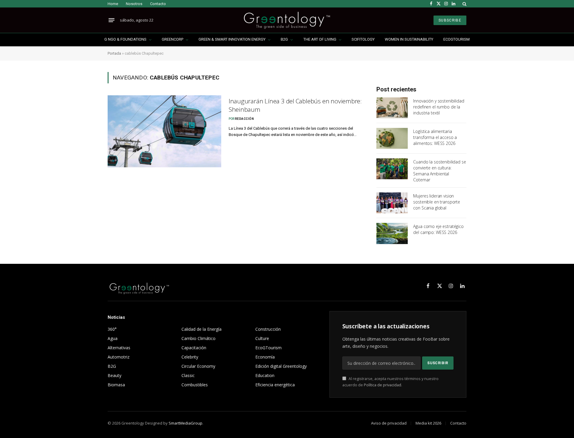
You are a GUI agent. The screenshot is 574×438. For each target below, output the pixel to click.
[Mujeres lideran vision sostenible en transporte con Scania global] (392, 202)
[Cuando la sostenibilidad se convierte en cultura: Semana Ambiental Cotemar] (392, 168)
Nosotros (134, 3)
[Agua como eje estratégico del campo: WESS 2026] (392, 233)
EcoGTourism (456, 39)
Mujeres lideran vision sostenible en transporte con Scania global (436, 202)
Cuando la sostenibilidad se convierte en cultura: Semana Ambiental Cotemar (439, 171)
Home (113, 3)
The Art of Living (319, 39)
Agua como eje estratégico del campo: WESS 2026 (438, 229)
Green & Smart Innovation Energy (232, 39)
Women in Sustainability (409, 39)
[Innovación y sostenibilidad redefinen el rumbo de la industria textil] (392, 107)
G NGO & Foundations (125, 39)
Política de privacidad (382, 385)
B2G (284, 39)
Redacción (244, 118)
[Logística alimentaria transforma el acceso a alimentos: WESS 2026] (392, 138)
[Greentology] (287, 20)
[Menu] (112, 20)
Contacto (158, 3)
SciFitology (363, 39)
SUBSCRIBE (450, 20)
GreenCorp (172, 39)
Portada (114, 53)
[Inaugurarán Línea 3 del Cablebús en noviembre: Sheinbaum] (164, 131)
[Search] (463, 3)
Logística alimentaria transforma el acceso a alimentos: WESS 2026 (435, 137)
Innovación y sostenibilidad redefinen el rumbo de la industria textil (438, 107)
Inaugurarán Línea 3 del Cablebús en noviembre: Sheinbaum (295, 105)
